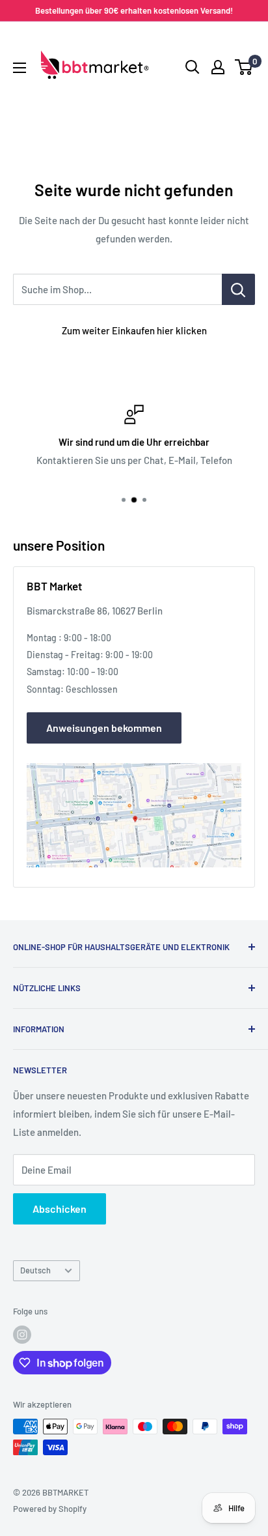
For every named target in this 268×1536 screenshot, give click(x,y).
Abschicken (60, 1208)
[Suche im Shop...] (238, 289)
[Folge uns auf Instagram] (22, 1335)
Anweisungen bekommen (104, 727)
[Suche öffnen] (192, 67)
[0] (244, 67)
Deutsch (35, 1270)
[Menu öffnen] (19, 68)
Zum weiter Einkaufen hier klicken (134, 330)
